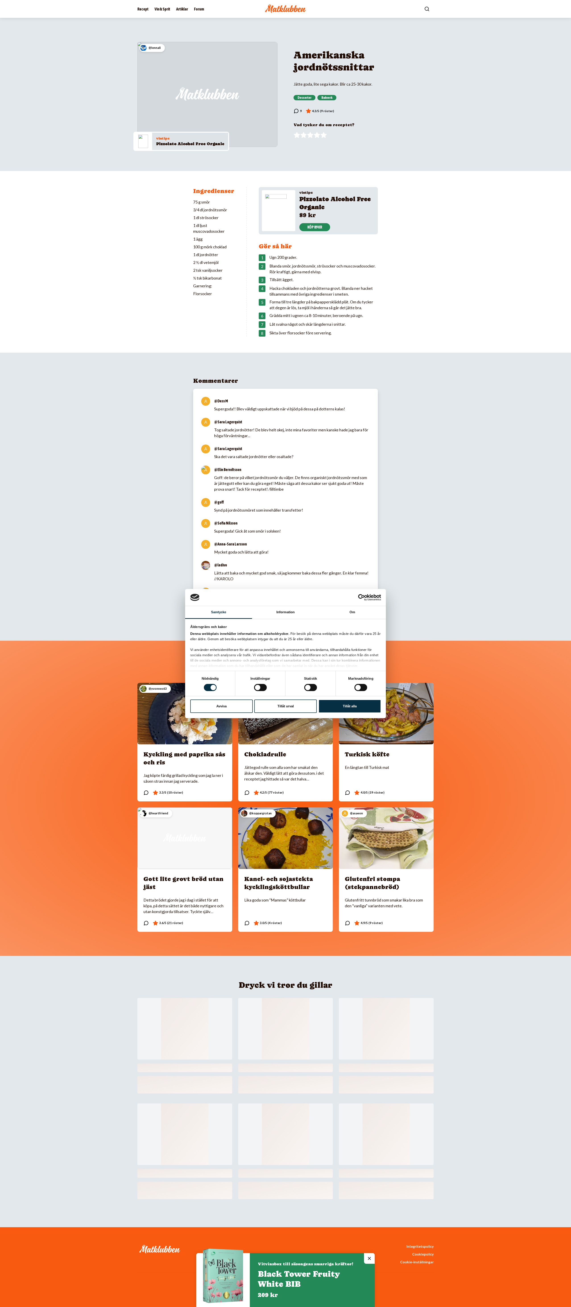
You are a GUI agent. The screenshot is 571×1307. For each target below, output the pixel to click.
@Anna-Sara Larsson (230, 544)
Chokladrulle (265, 754)
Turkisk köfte (367, 754)
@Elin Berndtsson (227, 469)
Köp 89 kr (314, 227)
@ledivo (220, 565)
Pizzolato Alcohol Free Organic (190, 143)
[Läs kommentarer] (298, 111)
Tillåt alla (350, 706)
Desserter (304, 97)
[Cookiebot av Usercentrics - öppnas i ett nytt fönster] (361, 597)
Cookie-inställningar (417, 1262)
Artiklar (182, 9)
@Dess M (221, 401)
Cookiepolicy (423, 1254)
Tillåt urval (285, 706)
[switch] (260, 687)
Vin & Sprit (162, 9)
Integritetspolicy (420, 1246)
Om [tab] (352, 612)
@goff (219, 502)
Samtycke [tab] (218, 612)
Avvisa (221, 706)
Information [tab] (285, 612)
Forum (199, 9)
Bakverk (326, 97)
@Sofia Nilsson (226, 523)
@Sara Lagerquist (228, 422)
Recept (143, 9)
